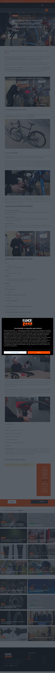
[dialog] (27, 336)
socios (16, 330)
